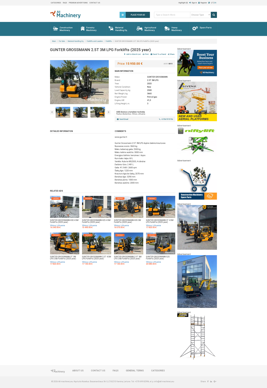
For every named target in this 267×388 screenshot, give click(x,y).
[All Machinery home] (65, 14)
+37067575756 (167, 119)
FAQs (65, 3)
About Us (78, 370)
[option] (80, 82)
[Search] (214, 15)
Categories (56, 3)
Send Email (123, 119)
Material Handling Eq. (76, 41)
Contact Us (94, 3)
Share (172, 54)
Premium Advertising (78, 3)
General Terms (135, 370)
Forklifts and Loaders (95, 41)
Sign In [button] (194, 3)
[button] (52, 112)
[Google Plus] (215, 381)
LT (212, 3)
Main (54, 41)
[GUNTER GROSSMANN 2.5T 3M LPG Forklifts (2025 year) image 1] (80, 82)
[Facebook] (208, 381)
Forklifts (109, 41)
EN (215, 3)
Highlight (183, 3)
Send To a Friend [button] (159, 54)
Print (147, 54)
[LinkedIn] (211, 381)
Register (204, 3)
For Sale (62, 41)
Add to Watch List (133, 54)
